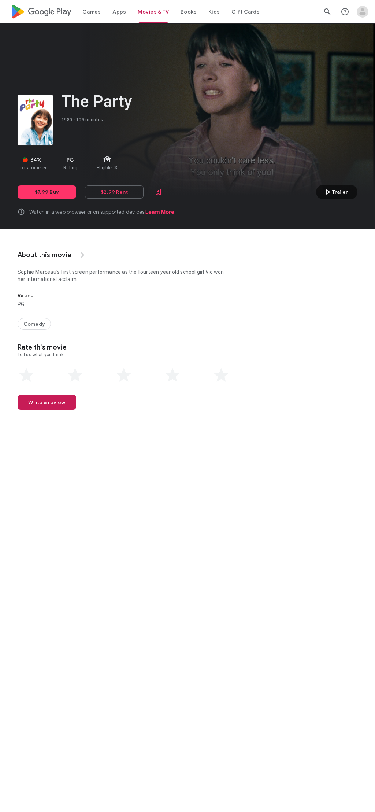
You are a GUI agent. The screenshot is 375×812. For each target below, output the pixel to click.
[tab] (92, 11)
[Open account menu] (362, 12)
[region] (142, 163)
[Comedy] (34, 323)
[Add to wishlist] (158, 192)
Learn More (159, 211)
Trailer (335, 192)
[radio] (26, 375)
